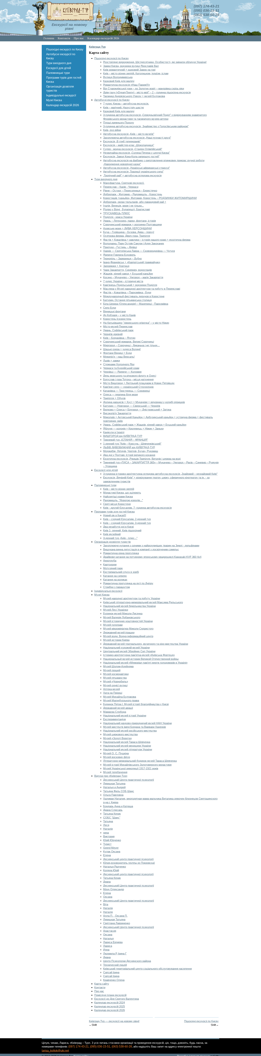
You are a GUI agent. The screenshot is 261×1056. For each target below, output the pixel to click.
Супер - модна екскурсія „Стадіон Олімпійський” (132, 149)
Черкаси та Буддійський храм (121, 368)
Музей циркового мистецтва (120, 734)
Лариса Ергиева (113, 942)
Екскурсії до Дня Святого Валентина (116, 998)
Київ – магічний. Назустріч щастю (123, 107)
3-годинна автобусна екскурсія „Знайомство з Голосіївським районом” (146, 126)
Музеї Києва (54, 100)
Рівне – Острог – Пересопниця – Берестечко (130, 190)
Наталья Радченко (114, 866)
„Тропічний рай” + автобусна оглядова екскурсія (132, 175)
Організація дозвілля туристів (60, 88)
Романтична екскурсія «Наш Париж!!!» (126, 84)
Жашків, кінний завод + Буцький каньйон (128, 273)
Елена (107, 855)
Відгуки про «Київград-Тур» (110, 775)
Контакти (64, 38)
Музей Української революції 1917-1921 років (130, 768)
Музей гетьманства (115, 677)
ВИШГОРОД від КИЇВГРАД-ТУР (122, 435)
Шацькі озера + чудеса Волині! (122, 349)
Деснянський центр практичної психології (128, 859)
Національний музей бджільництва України (129, 606)
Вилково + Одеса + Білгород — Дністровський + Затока (137, 409)
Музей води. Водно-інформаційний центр (128, 636)
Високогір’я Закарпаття (117, 413)
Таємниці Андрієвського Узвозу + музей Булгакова (134, 96)
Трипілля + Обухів (114, 398)
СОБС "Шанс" (111, 817)
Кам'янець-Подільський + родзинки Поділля (130, 284)
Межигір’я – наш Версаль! (119, 356)
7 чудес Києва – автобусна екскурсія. (126, 103)
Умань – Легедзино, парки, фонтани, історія (129, 220)
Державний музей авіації (118, 707)
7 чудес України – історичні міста (123, 281)
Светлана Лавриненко (116, 923)
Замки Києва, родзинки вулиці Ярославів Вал (131, 65)
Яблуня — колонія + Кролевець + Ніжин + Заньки (133, 428)
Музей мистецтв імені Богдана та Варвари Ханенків (134, 726)
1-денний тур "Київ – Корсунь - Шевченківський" (132, 443)
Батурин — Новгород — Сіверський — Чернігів (131, 405)
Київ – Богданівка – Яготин (119, 337)
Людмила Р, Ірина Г (115, 953)
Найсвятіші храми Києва (118, 496)
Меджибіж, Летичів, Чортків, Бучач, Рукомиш (130, 451)
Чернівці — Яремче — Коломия (122, 371)
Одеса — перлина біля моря (120, 394)
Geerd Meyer (111, 847)
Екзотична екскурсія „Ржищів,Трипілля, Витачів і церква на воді (142, 458)
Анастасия (109, 930)
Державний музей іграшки (118, 632)
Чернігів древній (113, 334)
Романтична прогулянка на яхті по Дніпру (128, 583)
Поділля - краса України (117, 216)
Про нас (79, 38)
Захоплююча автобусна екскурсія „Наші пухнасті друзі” (137, 137)
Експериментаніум (114, 719)
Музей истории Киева (116, 639)
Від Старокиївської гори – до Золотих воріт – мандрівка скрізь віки (143, 88)
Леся (106, 825)
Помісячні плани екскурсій (110, 995)
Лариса (107, 945)
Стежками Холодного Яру (119, 364)
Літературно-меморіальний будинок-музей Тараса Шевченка (140, 760)
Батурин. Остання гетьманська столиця (127, 300)
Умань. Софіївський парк (118, 330)
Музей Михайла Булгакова (119, 696)
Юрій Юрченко (112, 840)
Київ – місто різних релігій (118, 488)
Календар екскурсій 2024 (109, 1002)
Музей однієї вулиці (115, 685)
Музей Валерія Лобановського (121, 617)
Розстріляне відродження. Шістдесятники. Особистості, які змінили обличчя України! (154, 62)
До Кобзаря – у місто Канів (119, 315)
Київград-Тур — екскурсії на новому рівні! (114, 1021)
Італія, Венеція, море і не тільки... (123, 205)
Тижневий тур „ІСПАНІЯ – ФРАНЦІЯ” (125, 439)
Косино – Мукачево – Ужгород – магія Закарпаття (133, 277)
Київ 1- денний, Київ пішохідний (122, 530)
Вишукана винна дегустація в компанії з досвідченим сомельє (141, 549)
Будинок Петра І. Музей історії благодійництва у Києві (136, 704)
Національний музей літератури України (127, 749)
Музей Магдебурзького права (121, 700)
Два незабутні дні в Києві (118, 526)
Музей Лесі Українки (115, 609)
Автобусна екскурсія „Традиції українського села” (133, 171)
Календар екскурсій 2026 (103, 38)
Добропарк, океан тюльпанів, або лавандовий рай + (134, 201)
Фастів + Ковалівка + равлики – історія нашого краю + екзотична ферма (146, 239)
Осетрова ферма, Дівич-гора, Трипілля (126, 235)
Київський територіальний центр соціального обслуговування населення (147, 968)
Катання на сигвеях (115, 575)
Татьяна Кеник (112, 813)
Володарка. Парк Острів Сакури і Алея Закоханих (133, 243)
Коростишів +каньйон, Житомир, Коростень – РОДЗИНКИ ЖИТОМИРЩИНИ (150, 197)
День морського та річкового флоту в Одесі (129, 375)
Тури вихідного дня (58, 63)
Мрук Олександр (113, 889)
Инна (106, 949)
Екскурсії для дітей (58, 68)
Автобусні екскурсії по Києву (60, 56)
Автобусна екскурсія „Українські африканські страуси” (136, 167)
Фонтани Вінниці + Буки (117, 352)
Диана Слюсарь (113, 809)
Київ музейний (112, 534)
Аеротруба (109, 560)
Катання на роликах (115, 579)
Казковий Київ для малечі (118, 81)
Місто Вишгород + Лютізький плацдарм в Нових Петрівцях (139, 383)
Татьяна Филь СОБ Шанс (118, 791)
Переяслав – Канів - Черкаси (120, 186)
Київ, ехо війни (112, 130)
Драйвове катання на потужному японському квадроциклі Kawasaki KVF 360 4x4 (152, 556)
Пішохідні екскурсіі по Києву (64, 49)
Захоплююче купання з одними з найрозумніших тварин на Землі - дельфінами (151, 545)
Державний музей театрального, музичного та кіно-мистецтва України (145, 643)
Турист (107, 844)
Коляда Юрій (111, 870)
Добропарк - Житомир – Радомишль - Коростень (132, 194)
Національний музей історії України (124, 715)
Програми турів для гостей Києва (63, 79)
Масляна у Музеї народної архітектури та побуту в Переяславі (141, 288)
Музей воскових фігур (116, 757)
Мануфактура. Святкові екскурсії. (123, 182)
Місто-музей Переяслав (117, 326)
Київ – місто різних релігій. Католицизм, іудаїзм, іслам (135, 73)
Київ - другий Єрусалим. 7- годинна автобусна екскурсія (137, 507)
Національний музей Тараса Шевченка (126, 741)
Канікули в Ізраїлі (113, 432)
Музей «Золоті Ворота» (117, 738)
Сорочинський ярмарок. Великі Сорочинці (128, 341)
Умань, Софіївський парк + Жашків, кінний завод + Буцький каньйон (144, 424)
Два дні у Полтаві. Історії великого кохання (129, 454)
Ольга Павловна (113, 794)
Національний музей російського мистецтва (130, 730)
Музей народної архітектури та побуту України (131, 598)
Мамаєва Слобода (114, 711)
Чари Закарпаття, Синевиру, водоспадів (127, 269)
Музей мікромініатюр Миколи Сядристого (128, 628)
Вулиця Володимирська (117, 77)
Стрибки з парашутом (116, 587)
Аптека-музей (111, 689)
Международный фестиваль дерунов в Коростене (133, 296)
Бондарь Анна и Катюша (118, 806)
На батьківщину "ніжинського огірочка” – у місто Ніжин (136, 322)
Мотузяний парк (113, 568)
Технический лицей (115, 964)
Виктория (109, 836)
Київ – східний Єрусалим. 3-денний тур (127, 522)
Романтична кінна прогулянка (121, 553)
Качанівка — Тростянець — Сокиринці (126, 390)
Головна (49, 38)
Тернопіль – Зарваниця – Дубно (122, 258)
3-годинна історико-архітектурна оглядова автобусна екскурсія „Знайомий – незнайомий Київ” (160, 473)
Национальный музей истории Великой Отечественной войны (141, 658)
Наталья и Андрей (114, 787)
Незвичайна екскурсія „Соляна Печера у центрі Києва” (136, 152)
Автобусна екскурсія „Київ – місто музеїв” (128, 133)
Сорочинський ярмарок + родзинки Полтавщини (132, 224)
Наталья (108, 938)
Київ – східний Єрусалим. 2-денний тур (127, 519)
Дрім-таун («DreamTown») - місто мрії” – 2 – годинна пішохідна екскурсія (147, 92)
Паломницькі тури (58, 72)
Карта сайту (101, 983)
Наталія (108, 828)
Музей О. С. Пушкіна (116, 753)
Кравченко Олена (113, 979)
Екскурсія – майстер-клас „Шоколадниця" (128, 145)
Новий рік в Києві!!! (114, 515)
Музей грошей (111, 670)
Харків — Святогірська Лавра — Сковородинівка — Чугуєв (139, 250)
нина (106, 832)
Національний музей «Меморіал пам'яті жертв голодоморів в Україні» (145, 662)
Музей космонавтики (116, 673)
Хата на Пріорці (112, 692)
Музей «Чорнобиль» (115, 681)
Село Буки (109, 307)
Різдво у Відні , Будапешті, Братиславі (126, 209)
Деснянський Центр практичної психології (128, 779)
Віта (105, 904)
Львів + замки (111, 360)
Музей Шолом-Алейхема (118, 666)
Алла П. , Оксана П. (115, 915)
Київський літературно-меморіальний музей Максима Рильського (143, 602)
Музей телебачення (115, 772)
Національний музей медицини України (127, 745)
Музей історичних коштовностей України (128, 621)
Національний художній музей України (126, 647)
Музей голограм (113, 624)
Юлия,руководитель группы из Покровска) (129, 862)
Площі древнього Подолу (118, 122)
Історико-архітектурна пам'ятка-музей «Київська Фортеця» (139, 654)
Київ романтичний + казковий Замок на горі (129, 69)
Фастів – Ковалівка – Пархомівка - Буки (127, 292)
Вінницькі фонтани (114, 311)
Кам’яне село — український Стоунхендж (128, 386)
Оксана (107, 896)
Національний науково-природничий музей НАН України (137, 723)
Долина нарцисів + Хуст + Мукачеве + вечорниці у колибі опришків (144, 402)
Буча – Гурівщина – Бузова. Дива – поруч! (128, 232)
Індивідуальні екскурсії (61, 95)
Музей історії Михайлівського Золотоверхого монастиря (137, 764)
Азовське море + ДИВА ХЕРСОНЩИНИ (127, 228)
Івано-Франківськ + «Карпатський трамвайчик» (131, 262)
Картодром (109, 564)
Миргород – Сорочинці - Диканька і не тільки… (131, 345)
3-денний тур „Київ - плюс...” (120, 538)
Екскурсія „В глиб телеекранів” (122, 141)
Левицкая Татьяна (114, 783)
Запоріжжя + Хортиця (116, 265)
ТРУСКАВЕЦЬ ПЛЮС (116, 213)
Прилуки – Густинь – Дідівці (120, 247)
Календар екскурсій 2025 (109, 1006)
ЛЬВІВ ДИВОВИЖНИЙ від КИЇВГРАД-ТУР (129, 447)
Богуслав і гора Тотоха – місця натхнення (128, 379)
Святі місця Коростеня (117, 503)
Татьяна (108, 821)
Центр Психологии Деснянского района (127, 960)
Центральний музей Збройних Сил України (129, 651)
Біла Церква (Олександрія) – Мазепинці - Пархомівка (135, 303)
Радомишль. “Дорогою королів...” (123, 500)
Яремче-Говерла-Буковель (119, 254)
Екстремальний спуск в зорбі (121, 571)
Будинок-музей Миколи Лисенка (122, 613)
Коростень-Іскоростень (117, 318)
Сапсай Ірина (111, 972)
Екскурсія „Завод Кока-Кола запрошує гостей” (131, 156)
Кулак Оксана (111, 851)
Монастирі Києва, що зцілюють (122, 492)
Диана (107, 881)
